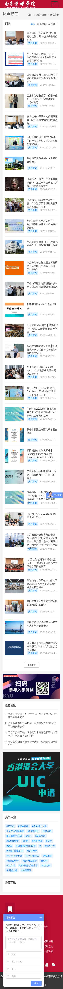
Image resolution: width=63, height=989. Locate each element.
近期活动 (48, 946)
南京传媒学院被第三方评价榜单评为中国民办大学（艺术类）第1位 (42, 266)
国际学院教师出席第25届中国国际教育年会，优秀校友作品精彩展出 (42, 141)
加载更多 (32, 665)
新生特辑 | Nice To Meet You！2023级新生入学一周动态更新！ (41, 370)
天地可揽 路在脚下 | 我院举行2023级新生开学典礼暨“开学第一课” (42, 328)
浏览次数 (41, 23)
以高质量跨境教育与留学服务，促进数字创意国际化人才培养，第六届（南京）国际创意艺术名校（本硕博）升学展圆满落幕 (42, 541)
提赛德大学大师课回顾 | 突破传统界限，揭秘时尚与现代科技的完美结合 (42, 349)
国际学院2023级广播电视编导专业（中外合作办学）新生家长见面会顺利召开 (42, 412)
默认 (33, 23)
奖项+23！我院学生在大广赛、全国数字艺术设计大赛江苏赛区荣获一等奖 (42, 203)
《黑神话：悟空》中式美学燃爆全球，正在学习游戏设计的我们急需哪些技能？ (42, 182)
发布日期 (52, 23)
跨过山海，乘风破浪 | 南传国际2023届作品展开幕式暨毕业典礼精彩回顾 (42, 584)
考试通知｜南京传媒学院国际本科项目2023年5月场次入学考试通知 (42, 646)
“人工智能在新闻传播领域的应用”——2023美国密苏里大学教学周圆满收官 (42, 563)
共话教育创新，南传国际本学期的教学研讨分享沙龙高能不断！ (42, 78)
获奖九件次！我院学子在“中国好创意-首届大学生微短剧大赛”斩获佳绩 (41, 57)
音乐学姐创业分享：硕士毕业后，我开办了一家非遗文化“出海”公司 (42, 99)
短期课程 (48, 941)
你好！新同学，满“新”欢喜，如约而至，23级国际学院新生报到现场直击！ (42, 391)
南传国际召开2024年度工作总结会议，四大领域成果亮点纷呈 (42, 36)
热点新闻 (55, 14)
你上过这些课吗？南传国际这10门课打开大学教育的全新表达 (42, 120)
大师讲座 (48, 951)
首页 (30, 14)
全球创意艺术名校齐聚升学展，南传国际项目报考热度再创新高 (42, 224)
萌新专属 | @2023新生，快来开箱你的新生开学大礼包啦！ (41, 475)
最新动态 (41, 14)
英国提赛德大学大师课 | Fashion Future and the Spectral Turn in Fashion (40, 454)
